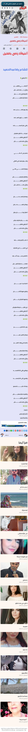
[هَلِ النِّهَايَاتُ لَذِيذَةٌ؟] (14, 546)
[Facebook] (10, 8)
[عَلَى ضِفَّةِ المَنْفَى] (14, 523)
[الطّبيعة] (14, 616)
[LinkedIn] (4, 49)
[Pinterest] (10, 49)
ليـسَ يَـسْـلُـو (23, 487)
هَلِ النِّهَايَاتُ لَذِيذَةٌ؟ (22, 557)
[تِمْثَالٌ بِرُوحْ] (14, 663)
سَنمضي (25, 580)
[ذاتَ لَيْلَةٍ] (14, 639)
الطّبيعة (25, 626)
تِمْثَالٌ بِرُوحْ (24, 673)
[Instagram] (5, 8)
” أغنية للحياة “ (23, 719)
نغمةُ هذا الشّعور (22, 696)
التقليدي (16, 37)
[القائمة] (12, 8)
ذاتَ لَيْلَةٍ (25, 650)
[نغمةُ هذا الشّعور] (14, 686)
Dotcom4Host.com (6, 730)
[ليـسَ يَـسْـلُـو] (14, 477)
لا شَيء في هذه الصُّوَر (21, 603)
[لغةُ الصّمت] (14, 453)
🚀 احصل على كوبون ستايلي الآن (13, 4)
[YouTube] (2, 8)
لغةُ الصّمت (24, 464)
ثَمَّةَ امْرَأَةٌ (24, 510)
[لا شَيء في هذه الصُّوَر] (14, 593)
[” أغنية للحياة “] (14, 709)
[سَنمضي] (14, 570)
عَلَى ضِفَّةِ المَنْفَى (22, 533)
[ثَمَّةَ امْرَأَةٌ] (14, 500)
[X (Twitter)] (7, 8)
